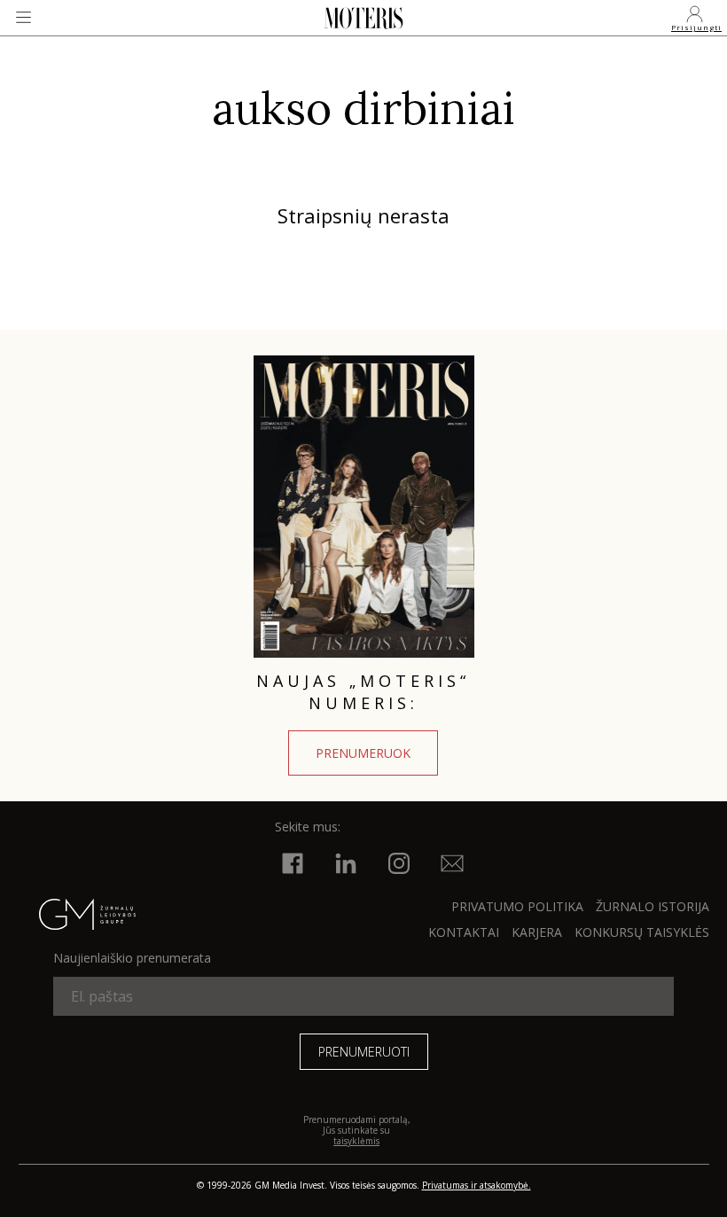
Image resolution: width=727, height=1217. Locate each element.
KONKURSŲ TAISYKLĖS (642, 932)
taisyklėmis (356, 1141)
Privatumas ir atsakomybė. (476, 1185)
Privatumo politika (517, 906)
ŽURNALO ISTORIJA (652, 906)
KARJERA (537, 932)
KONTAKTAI (463, 932)
